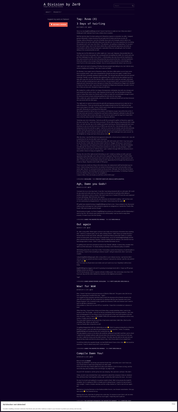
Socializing (87, 179)
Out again (84, 224)
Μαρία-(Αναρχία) (119, 179)
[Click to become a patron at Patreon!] (58, 24)
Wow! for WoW (86, 286)
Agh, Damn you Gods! (92, 183)
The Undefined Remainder (92, 400)
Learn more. (85, 408)
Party (112, 281)
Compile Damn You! (90, 353)
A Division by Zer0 (62, 4)
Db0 (90, 27)
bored (89, 360)
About (49, 12)
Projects (57, 12)
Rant (110, 348)
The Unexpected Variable (97, 219)
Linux (129, 400)
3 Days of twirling (91, 23)
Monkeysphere (93, 281)
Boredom (124, 400)
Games (86, 219)
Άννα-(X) (111, 179)
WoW (113, 219)
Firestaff (99, 179)
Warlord (117, 281)
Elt (110, 219)
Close (173, 404)
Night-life (105, 179)
